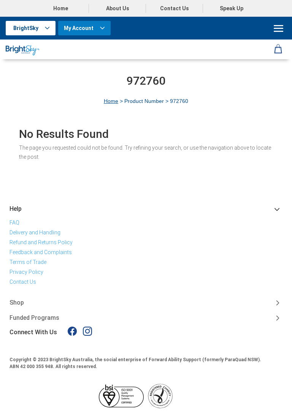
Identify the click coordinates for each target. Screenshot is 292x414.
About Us (117, 8)
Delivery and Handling (35, 232)
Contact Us (174, 8)
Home (60, 8)
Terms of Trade (28, 262)
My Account (79, 28)
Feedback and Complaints (41, 252)
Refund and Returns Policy (41, 242)
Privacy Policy (26, 272)
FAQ (14, 223)
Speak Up (231, 8)
